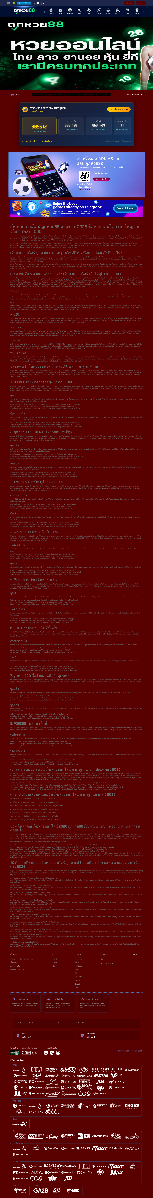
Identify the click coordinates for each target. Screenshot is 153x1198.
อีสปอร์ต (117, 13)
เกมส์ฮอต (51, 13)
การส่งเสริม (137, 13)
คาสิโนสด (70, 13)
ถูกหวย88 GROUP (110, 963)
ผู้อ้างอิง (52, 966)
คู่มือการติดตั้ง (101, 179)
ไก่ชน (127, 13)
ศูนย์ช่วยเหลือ (15, 966)
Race (79, 13)
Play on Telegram (25, 3)
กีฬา (89, 13)
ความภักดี (53, 963)
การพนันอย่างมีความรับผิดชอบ (21, 959)
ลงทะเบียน (141, 3)
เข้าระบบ (129, 3)
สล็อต (60, 13)
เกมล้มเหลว (98, 13)
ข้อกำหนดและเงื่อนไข (18, 970)
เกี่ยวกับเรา (14, 963)
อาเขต (108, 13)
